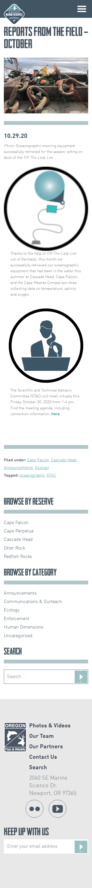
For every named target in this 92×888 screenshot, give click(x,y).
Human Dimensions (23, 627)
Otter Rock (14, 548)
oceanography (32, 476)
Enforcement (16, 619)
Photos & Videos (50, 726)
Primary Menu (81, 9)
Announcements (18, 468)
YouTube (57, 809)
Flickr (34, 809)
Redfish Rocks (18, 556)
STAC (51, 476)
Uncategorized (18, 636)
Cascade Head (63, 460)
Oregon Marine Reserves (14, 14)
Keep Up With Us (26, 833)
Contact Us (43, 757)
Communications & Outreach (33, 601)
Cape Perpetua (18, 531)
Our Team (41, 736)
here (55, 414)
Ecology (42, 468)
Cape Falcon (38, 460)
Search (38, 768)
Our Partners (46, 747)
